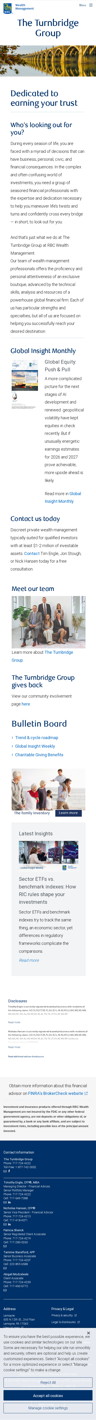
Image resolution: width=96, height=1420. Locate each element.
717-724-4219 (22, 1238)
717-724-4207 (22, 1260)
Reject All (48, 1382)
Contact (32, 553)
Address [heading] (9, 1309)
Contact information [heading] (18, 1152)
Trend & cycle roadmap (36, 737)
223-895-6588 (19, 1264)
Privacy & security (62, 1315)
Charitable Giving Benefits (39, 754)
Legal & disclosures (63, 1322)
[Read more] (14, 1022)
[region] (48, 1374)
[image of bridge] (48, 61)
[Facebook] (9, 1171)
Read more (29, 960)
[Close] (88, 1333)
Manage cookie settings (48, 1408)
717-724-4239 (22, 1282)
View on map (11, 1328)
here (26, 704)
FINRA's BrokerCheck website (55, 1093)
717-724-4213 (22, 1216)
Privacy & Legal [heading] (62, 1309)
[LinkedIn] (10, 1202)
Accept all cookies (48, 1395)
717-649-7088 (19, 1198)
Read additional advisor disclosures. (26, 1056)
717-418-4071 (19, 1220)
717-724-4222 (22, 1194)
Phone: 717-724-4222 (17, 1163)
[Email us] (5, 1171)
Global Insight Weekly (35, 746)
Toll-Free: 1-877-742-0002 (19, 1167)
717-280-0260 (19, 1242)
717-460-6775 (19, 1286)
